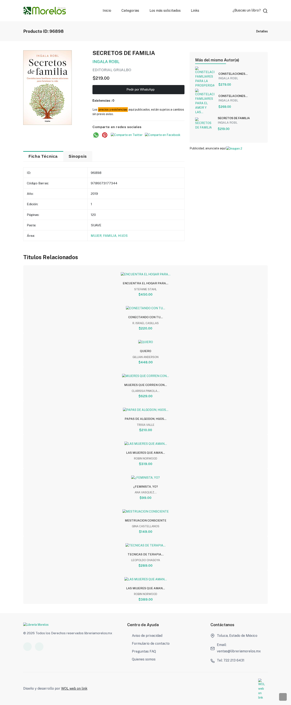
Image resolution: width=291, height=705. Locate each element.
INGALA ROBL (106, 61)
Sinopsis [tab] (78, 156)
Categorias (130, 11)
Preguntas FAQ (144, 651)
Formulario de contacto (151, 643)
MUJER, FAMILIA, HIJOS (109, 235)
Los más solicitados (164, 11)
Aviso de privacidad (147, 636)
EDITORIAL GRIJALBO (111, 70)
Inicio (107, 11)
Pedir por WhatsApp (140, 89)
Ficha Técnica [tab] (43, 156)
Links (195, 11)
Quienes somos (144, 659)
